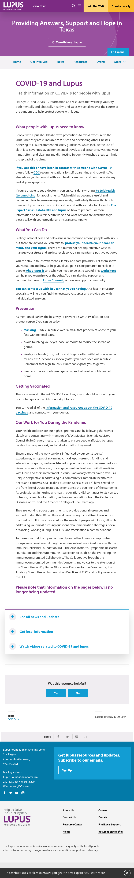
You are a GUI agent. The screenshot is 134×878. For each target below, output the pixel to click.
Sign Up (67, 770)
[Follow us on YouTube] (16, 793)
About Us (68, 810)
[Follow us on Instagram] (22, 793)
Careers (102, 810)
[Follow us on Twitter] (10, 793)
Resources (80, 62)
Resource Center (72, 824)
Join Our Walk (96, 6)
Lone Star (39, 6)
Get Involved (38, 62)
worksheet (108, 271)
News (60, 62)
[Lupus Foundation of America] (13, 6)
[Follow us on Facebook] (4, 793)
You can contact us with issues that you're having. (51, 289)
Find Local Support (109, 824)
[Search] (73, 6)
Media (66, 831)
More (118, 61)
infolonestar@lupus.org (16, 759)
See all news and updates (39, 617)
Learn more (97, 873)
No (78, 693)
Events (101, 62)
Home (17, 62)
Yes (56, 693)
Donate (102, 817)
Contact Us (69, 817)
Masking (30, 330)
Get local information (36, 631)
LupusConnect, (53, 280)
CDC (37, 172)
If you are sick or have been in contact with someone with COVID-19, (64, 168)
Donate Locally (121, 6)
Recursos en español (110, 831)
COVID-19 (13, 719)
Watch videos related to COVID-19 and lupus (54, 646)
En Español (118, 52)
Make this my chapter (69, 42)
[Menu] (79, 6)
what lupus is (34, 271)
